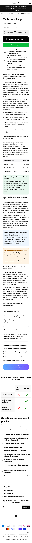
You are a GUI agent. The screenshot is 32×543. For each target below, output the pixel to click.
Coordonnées (28, 536)
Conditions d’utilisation (8, 536)
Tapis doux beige (25, 13)
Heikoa (8, 532)
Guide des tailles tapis (9, 23)
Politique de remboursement (10, 534)
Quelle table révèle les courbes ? (12, 357)
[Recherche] (26, 2)
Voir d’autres (16, 367)
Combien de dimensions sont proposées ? (15, 345)
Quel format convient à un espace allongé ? (15, 352)
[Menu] (2, 2)
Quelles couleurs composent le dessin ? (14, 348)
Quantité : (6, 27)
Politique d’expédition (18, 536)
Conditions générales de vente (12, 539)
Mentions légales (24, 539)
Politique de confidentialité (23, 534)
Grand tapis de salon (13, 13)
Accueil (3, 13)
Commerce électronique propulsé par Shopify (19, 532)
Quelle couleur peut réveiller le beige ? (14, 360)
